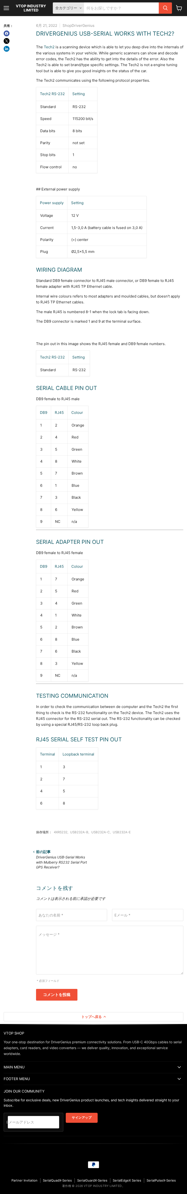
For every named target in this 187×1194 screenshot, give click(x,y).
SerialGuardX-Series (92, 1180)
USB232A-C (100, 832)
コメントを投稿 (56, 994)
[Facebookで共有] (6, 33)
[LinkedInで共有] (6, 49)
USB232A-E (122, 832)
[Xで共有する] (6, 41)
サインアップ (82, 1117)
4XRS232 (60, 832)
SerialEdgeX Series (127, 1180)
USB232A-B (79, 832)
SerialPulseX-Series (161, 1180)
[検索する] (165, 8)
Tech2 (49, 47)
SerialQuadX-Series (57, 1180)
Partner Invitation (24, 1180)
